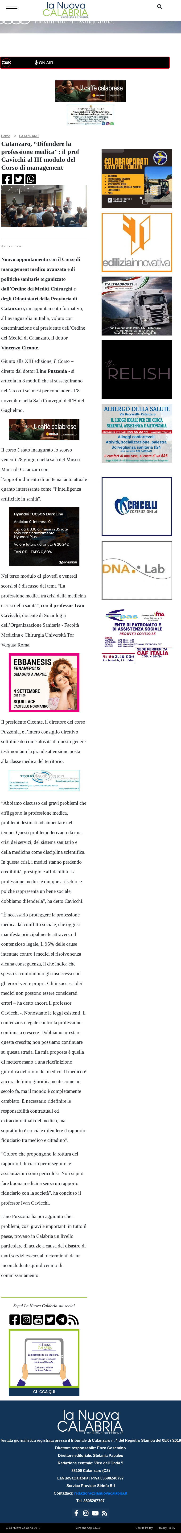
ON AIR (45, 62)
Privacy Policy (166, 1528)
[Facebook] (76, 1514)
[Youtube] (95, 1514)
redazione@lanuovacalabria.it (100, 1493)
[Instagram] (85, 1514)
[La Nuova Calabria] (65, 9)
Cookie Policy (144, 1528)
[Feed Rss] (104, 1514)
